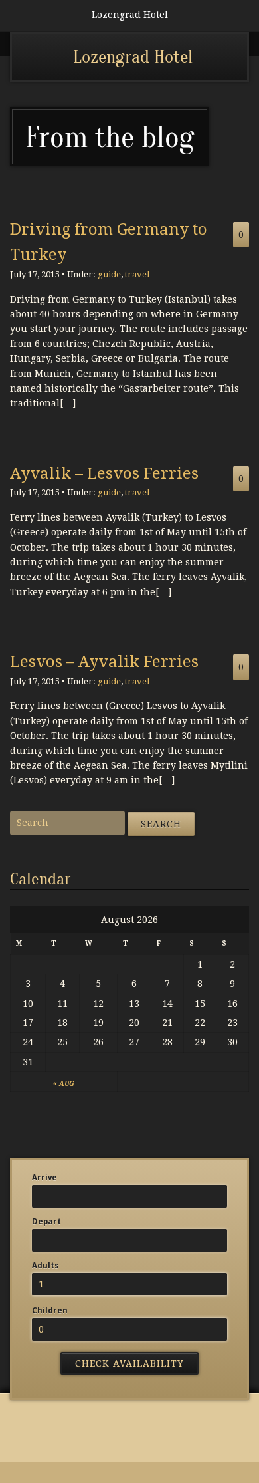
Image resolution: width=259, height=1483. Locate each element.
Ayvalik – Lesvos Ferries (104, 473)
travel (137, 274)
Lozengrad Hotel (133, 56)
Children (50, 1311)
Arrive (44, 1178)
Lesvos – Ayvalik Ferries (104, 661)
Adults (45, 1266)
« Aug (63, 1083)
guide (109, 274)
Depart (46, 1222)
